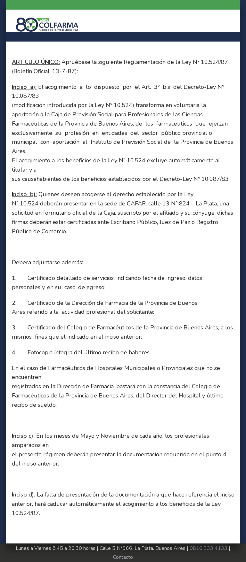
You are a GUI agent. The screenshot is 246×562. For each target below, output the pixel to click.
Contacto (123, 557)
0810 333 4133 (208, 548)
